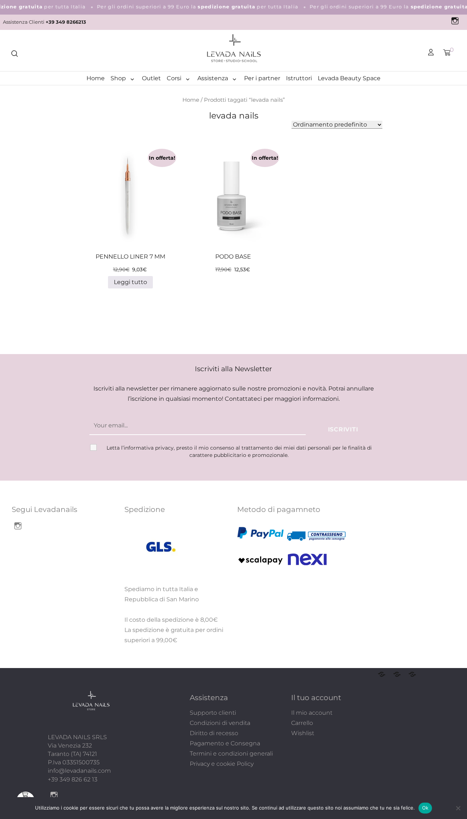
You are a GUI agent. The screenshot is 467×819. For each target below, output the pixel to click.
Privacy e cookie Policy (222, 763)
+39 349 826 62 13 (72, 779)
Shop (118, 78)
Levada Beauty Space (349, 78)
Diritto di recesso (214, 733)
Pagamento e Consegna (225, 743)
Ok (425, 808)
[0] (446, 52)
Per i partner (262, 78)
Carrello (302, 722)
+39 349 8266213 (66, 22)
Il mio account (311, 712)
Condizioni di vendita (220, 722)
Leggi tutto (130, 282)
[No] (458, 808)
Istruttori (299, 78)
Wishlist (302, 733)
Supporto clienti (213, 712)
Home (95, 78)
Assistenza (212, 78)
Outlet (151, 78)
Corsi (174, 78)
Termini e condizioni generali (231, 753)
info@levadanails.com (79, 770)
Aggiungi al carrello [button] (226, 207)
